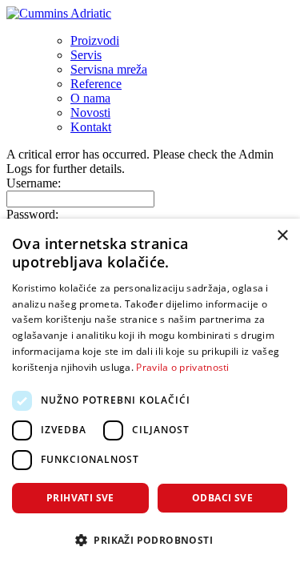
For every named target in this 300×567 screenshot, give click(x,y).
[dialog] (150, 393)
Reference (96, 83)
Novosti (90, 112)
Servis (86, 55)
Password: (32, 214)
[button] (150, 539)
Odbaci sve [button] (222, 498)
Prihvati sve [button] (80, 498)
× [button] (282, 236)
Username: (33, 183)
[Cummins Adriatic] (58, 13)
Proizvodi (94, 40)
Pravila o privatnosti (182, 367)
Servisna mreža (108, 69)
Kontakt (90, 127)
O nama (90, 98)
